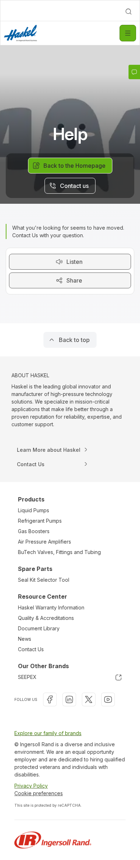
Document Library (39, 628)
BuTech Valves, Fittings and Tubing (59, 552)
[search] (128, 11)
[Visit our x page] (88, 699)
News (24, 639)
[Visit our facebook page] (50, 699)
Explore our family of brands (47, 733)
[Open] (128, 33)
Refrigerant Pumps (40, 521)
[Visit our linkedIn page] (69, 699)
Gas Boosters (34, 531)
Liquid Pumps (33, 510)
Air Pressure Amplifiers (44, 542)
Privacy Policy (31, 786)
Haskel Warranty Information (51, 607)
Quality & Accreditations (46, 618)
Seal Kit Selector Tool (43, 580)
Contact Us (31, 649)
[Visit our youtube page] (108, 699)
